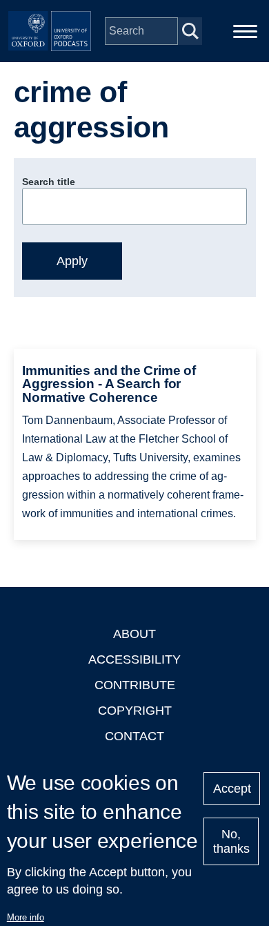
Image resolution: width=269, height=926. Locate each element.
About (134, 634)
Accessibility (134, 659)
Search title (48, 181)
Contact (134, 736)
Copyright (135, 710)
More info (25, 917)
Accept (232, 788)
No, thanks (231, 841)
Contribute (134, 685)
